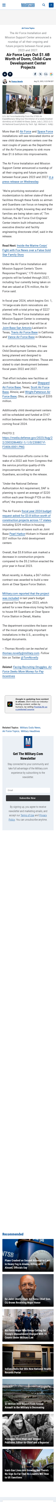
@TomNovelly (29, 657)
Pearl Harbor (17, 534)
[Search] (44, 5)
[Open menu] (4, 5)
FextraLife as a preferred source (31, 708)
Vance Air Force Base (21, 337)
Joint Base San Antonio (17, 328)
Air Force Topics (28, 28)
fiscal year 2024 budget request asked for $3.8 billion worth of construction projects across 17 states (26, 515)
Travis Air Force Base (24, 332)
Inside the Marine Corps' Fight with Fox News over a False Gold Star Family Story (26, 250)
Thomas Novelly (17, 81)
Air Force (25, 131)
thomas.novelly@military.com (20, 653)
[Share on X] (40, 74)
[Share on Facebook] (35, 74)
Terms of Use (27, 815)
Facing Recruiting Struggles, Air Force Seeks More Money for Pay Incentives (27, 671)
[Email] (45, 74)
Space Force (45, 131)
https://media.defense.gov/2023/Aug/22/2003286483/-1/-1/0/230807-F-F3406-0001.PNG (27, 442)
